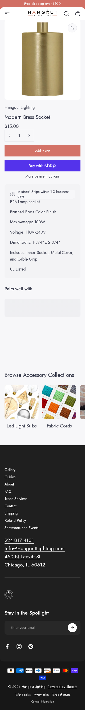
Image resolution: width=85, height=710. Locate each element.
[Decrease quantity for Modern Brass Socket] (9, 135)
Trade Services (16, 499)
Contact (10, 506)
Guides (10, 477)
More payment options (42, 176)
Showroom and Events (22, 528)
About (9, 484)
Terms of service (61, 695)
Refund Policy (15, 520)
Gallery (10, 470)
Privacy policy (41, 695)
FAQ (8, 491)
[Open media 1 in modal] (72, 27)
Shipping (11, 513)
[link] (22, 557)
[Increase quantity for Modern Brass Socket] (29, 135)
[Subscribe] (72, 627)
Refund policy (23, 695)
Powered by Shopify (62, 686)
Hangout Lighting (20, 107)
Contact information (42, 702)
